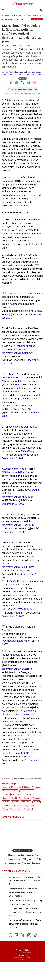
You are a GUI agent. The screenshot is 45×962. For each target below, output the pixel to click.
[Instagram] (29, 935)
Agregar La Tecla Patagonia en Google (24, 89)
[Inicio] (22, 3)
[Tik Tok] (35, 935)
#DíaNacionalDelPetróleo (23, 426)
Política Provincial (35, 15)
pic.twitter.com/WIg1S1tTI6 (17, 668)
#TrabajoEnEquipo (24, 345)
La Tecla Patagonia (18, 15)
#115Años (33, 489)
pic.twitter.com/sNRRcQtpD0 (18, 405)
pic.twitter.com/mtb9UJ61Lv (18, 753)
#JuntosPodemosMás (14, 349)
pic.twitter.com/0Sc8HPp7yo (18, 567)
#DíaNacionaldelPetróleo (16, 381)
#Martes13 (14, 374)
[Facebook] (16, 935)
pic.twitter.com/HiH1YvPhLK (18, 524)
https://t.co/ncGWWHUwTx (17, 609)
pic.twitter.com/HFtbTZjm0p (17, 496)
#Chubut (7, 493)
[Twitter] (23, 935)
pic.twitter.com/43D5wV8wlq (18, 451)
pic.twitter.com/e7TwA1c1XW (18, 714)
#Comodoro (32, 749)
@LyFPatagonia (11, 384)
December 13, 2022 (13, 458)
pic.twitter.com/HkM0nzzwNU (18, 353)
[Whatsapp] (10, 935)
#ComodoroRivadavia (14, 640)
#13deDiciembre (11, 468)
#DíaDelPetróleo (18, 581)
